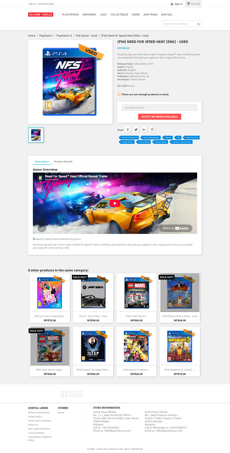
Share (128, 129)
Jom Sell (167, 14)
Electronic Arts (192, 137)
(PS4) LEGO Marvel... (136, 316)
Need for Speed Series (182, 142)
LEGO (103, 14)
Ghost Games (161, 142)
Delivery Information (39, 412)
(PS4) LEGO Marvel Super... (50, 369)
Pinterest (152, 129)
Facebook (64, 394)
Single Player (127, 142)
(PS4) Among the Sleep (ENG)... (93, 369)
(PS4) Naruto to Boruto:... (136, 369)
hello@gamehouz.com (117, 430)
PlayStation (70, 14)
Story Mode (144, 142)
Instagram (79, 394)
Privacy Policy (35, 416)
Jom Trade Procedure (39, 428)
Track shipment (36, 432)
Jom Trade (151, 14)
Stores (61, 412)
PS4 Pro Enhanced (129, 137)
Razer (136, 14)
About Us (33, 424)
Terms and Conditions (39, 420)
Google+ (144, 129)
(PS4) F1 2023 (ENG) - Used (93, 316)
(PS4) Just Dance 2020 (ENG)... (50, 316)
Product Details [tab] (63, 161)
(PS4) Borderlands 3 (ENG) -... (179, 369)
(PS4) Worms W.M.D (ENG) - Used (179, 316)
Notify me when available (159, 116)
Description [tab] (42, 161)
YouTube (72, 394)
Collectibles (119, 14)
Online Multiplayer (151, 137)
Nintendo (89, 14)
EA (179, 137)
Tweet (136, 129)
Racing (168, 137)
